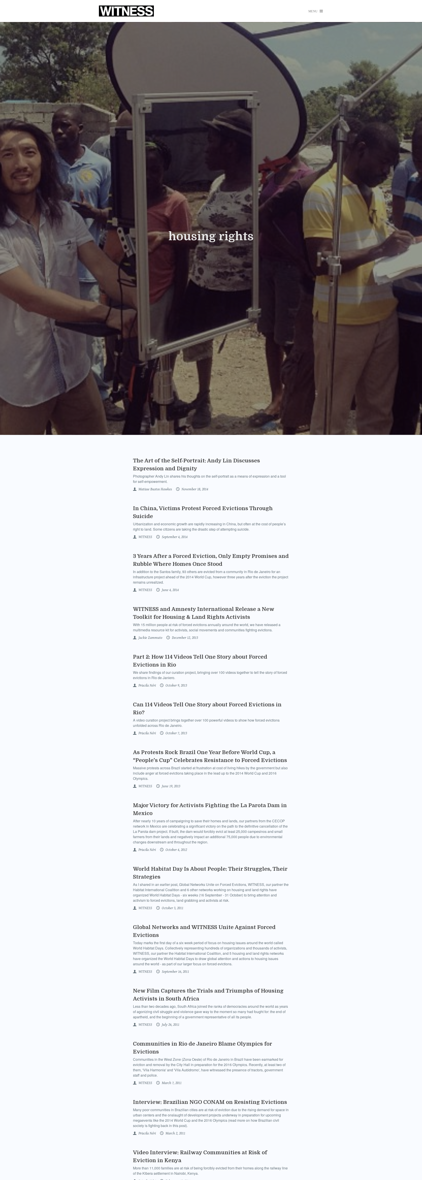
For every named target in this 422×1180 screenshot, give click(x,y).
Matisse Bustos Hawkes (155, 489)
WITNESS (145, 537)
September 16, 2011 (175, 971)
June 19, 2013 (170, 786)
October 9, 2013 (176, 685)
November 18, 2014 (194, 489)
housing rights (211, 236)
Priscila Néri (147, 685)
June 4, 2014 (170, 590)
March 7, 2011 (171, 1083)
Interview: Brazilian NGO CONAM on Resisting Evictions (210, 1102)
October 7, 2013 (176, 733)
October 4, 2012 (176, 850)
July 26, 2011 (170, 1024)
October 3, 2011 (172, 908)
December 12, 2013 (184, 638)
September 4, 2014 (174, 537)
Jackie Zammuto (150, 638)
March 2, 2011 (175, 1133)
